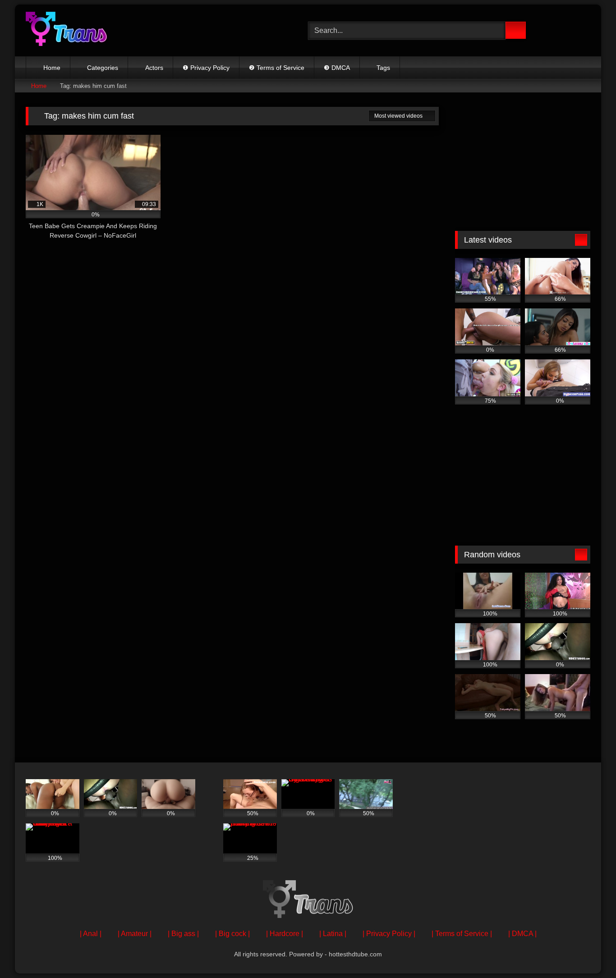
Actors (154, 67)
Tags (383, 67)
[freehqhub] (66, 30)
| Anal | (90, 933)
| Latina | (332, 933)
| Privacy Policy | (389, 933)
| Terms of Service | (462, 933)
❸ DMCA (337, 67)
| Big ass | (183, 933)
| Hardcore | (284, 933)
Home (51, 67)
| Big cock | (232, 933)
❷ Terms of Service (276, 67)
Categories (102, 67)
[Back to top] (589, 951)
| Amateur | (135, 933)
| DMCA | (522, 933)
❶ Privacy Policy (206, 67)
